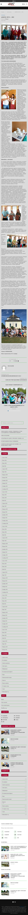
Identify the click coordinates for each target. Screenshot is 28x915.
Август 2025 (4, 491)
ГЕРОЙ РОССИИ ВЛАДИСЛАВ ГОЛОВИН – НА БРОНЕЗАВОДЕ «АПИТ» (11, 444)
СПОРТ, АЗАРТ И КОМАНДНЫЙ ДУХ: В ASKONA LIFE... (14, 406)
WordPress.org (4, 708)
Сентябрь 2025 (5, 489)
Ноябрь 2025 (4, 483)
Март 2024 (4, 540)
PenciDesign (22, 906)
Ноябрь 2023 (4, 552)
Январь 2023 (4, 580)
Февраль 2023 (5, 578)
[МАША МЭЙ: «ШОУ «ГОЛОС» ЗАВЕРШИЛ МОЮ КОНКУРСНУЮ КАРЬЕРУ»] (5, 856)
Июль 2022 (4, 598)
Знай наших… (5, 666)
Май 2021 (4, 638)
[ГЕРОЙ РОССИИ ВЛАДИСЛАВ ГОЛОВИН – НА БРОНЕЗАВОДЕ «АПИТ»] (5, 765)
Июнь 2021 (4, 635)
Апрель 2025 (4, 503)
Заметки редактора (6, 663)
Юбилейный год (5, 691)
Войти (2, 699)
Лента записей (4, 702)
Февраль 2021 (5, 646)
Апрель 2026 (4, 469)
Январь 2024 (4, 546)
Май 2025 (4, 500)
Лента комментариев (5, 705)
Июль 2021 (4, 632)
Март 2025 (4, 506)
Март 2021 (4, 643)
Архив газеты (5, 657)
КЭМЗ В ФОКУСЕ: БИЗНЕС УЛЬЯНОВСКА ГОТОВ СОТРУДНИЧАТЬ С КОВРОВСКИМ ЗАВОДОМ (11, 432)
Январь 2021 (4, 649)
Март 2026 (4, 471)
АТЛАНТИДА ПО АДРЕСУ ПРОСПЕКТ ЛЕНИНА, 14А (12, 438)
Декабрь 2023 (5, 549)
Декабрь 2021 (5, 618)
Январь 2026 (4, 477)
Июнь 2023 (4, 566)
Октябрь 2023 (5, 555)
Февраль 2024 (5, 543)
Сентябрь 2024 (5, 523)
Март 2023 (4, 575)
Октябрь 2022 (5, 589)
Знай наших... (9, 12)
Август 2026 (4, 457)
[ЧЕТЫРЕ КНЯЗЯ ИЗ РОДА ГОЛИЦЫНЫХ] (5, 757)
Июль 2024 (4, 529)
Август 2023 (4, 560)
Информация (4, 668)
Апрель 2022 (4, 606)
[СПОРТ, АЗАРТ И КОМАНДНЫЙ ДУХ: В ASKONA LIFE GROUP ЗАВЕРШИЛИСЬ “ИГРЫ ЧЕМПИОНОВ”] (14, 395)
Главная (2, 12)
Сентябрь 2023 (5, 557)
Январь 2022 (4, 615)
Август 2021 (4, 629)
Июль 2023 (4, 563)
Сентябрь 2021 (5, 626)
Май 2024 (4, 535)
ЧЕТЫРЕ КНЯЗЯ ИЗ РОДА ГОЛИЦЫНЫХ (9, 441)
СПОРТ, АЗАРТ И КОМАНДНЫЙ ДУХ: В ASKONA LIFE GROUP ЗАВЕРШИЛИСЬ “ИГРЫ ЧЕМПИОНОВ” (18, 847)
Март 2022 (4, 609)
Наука (3, 674)
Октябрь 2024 (5, 520)
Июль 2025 (4, 494)
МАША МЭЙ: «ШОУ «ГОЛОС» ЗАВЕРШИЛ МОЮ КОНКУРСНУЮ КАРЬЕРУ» (17, 855)
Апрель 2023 (4, 572)
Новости (4, 680)
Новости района (5, 683)
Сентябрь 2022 (5, 592)
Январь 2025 (4, 512)
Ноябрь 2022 (4, 586)
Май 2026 (4, 466)
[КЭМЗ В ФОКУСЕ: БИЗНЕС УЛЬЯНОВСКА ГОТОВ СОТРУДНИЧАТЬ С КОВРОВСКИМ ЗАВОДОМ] (5, 732)
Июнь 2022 (4, 600)
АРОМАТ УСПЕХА (14, 862)
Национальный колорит (7, 677)
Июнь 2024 (4, 532)
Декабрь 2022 (5, 583)
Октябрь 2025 (5, 486)
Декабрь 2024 (5, 514)
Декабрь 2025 (5, 480)
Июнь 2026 (4, 463)
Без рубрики (4, 660)
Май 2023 (4, 569)
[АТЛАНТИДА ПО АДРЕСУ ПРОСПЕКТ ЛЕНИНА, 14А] (5, 749)
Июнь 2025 (4, 497)
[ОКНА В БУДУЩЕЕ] (5, 741)
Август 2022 (4, 595)
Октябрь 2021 (5, 623)
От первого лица (5, 686)
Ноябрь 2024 (4, 517)
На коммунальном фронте (7, 671)
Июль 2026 (4, 460)
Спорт (3, 689)
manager (6, 19)
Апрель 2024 (4, 537)
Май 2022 (4, 603)
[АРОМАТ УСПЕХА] (5, 864)
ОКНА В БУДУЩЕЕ (5, 435)
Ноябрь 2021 (4, 621)
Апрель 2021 (4, 641)
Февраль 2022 (5, 612)
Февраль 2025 (5, 509)
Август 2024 (4, 526)
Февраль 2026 (5, 474)
